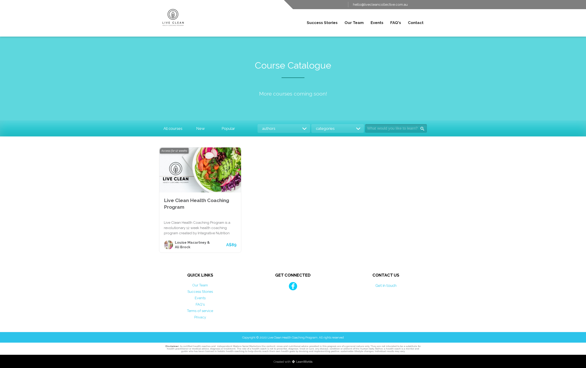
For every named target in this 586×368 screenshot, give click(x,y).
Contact (415, 22)
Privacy (200, 317)
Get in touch (385, 285)
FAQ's (395, 22)
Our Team (354, 22)
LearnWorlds (304, 361)
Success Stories (322, 22)
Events (377, 22)
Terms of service (200, 311)
